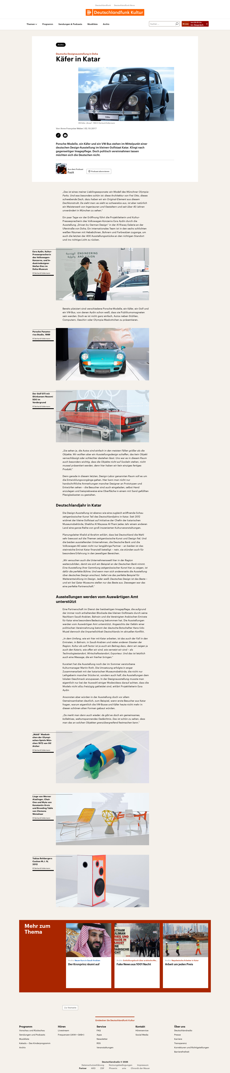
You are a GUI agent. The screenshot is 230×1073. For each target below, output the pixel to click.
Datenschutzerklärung (93, 1065)
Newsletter (102, 1039)
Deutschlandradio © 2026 (115, 1061)
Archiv (106, 24)
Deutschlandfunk (103, 5)
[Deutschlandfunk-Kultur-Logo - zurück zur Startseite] (115, 12)
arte (124, 1068)
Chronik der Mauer (140, 1068)
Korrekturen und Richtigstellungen (191, 1047)
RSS (99, 1043)
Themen (31, 24)
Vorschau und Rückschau (32, 1030)
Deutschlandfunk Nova (124, 5)
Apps (99, 1034)
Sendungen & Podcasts (70, 24)
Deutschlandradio (183, 1030)
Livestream (63, 1030)
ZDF (102, 1068)
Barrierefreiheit (181, 1051)
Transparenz (180, 1043)
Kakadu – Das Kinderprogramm (34, 1043)
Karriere (178, 1039)
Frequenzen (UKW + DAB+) (71, 1034)
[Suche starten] (176, 23)
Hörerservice (141, 1030)
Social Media (141, 1034)
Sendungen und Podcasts (32, 1034)
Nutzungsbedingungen (120, 1065)
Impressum (143, 1065)
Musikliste (92, 24)
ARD (93, 1068)
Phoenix (113, 1068)
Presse (177, 1034)
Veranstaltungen (105, 1047)
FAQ (99, 1030)
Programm (47, 24)
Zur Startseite (70, 1007)
